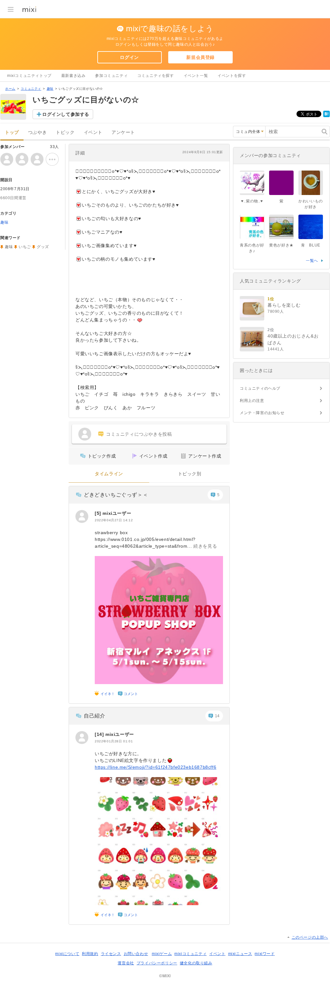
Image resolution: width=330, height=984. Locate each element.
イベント (93, 132)
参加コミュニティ (111, 75)
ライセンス (111, 954)
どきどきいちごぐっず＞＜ (116, 494)
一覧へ (312, 260)
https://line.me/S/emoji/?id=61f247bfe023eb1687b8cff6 (155, 767)
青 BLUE (310, 245)
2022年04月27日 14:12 (114, 520)
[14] (100, 734)
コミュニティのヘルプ (260, 388)
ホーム (10, 88)
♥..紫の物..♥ (252, 201)
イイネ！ (108, 694)
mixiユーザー (116, 513)
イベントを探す (232, 75)
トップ (12, 132)
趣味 (50, 88)
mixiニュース (240, 954)
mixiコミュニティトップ (29, 75)
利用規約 (90, 954)
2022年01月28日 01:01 (114, 741)
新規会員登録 (200, 57)
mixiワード (265, 954)
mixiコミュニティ (190, 954)
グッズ (43, 247)
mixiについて (67, 954)
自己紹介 (94, 716)
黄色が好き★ (281, 245)
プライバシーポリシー (157, 963)
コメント (131, 694)
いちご (25, 247)
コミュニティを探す (155, 75)
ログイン (129, 57)
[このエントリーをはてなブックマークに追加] (326, 116)
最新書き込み (73, 75)
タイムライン (109, 473)
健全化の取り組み (196, 963)
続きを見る (205, 546)
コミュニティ (31, 88)
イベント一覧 (196, 75)
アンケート (123, 132)
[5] (98, 513)
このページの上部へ (310, 937)
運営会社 (126, 963)
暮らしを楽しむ (283, 305)
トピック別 (189, 473)
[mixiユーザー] (81, 516)
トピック (65, 132)
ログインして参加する (65, 114)
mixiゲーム (162, 954)
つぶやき (37, 132)
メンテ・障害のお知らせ (262, 413)
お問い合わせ (136, 954)
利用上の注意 (252, 400)
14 (217, 716)
